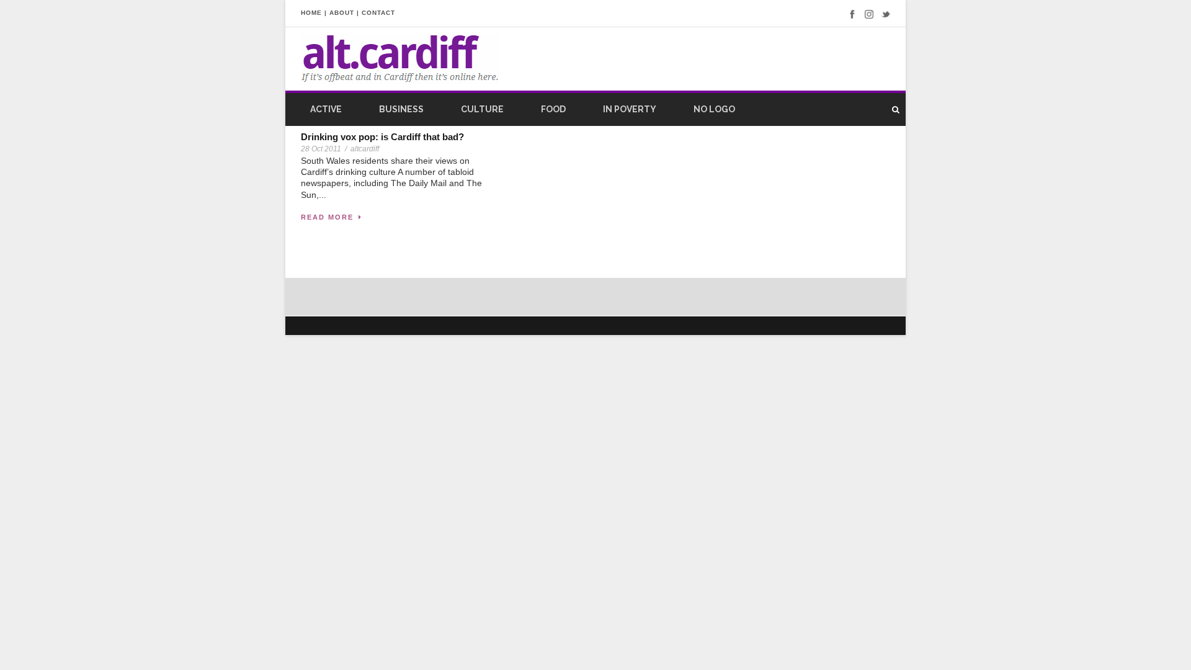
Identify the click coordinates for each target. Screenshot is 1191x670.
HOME (311, 12)
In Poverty (629, 109)
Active (326, 109)
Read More (327, 217)
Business (401, 109)
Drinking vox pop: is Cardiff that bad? (382, 137)
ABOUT (341, 12)
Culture (482, 109)
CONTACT (378, 12)
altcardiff (364, 149)
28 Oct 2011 (321, 149)
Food (553, 109)
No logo (714, 109)
